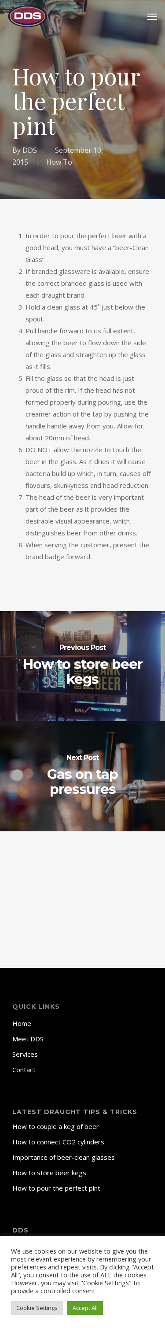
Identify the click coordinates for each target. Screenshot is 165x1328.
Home (21, 1023)
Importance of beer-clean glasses (63, 1157)
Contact (24, 1069)
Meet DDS (28, 1038)
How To (59, 162)
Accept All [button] (85, 1308)
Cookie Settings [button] (37, 1308)
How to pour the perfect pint (56, 1188)
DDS (29, 150)
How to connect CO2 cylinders (58, 1141)
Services (25, 1054)
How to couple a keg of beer (55, 1126)
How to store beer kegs (49, 1172)
